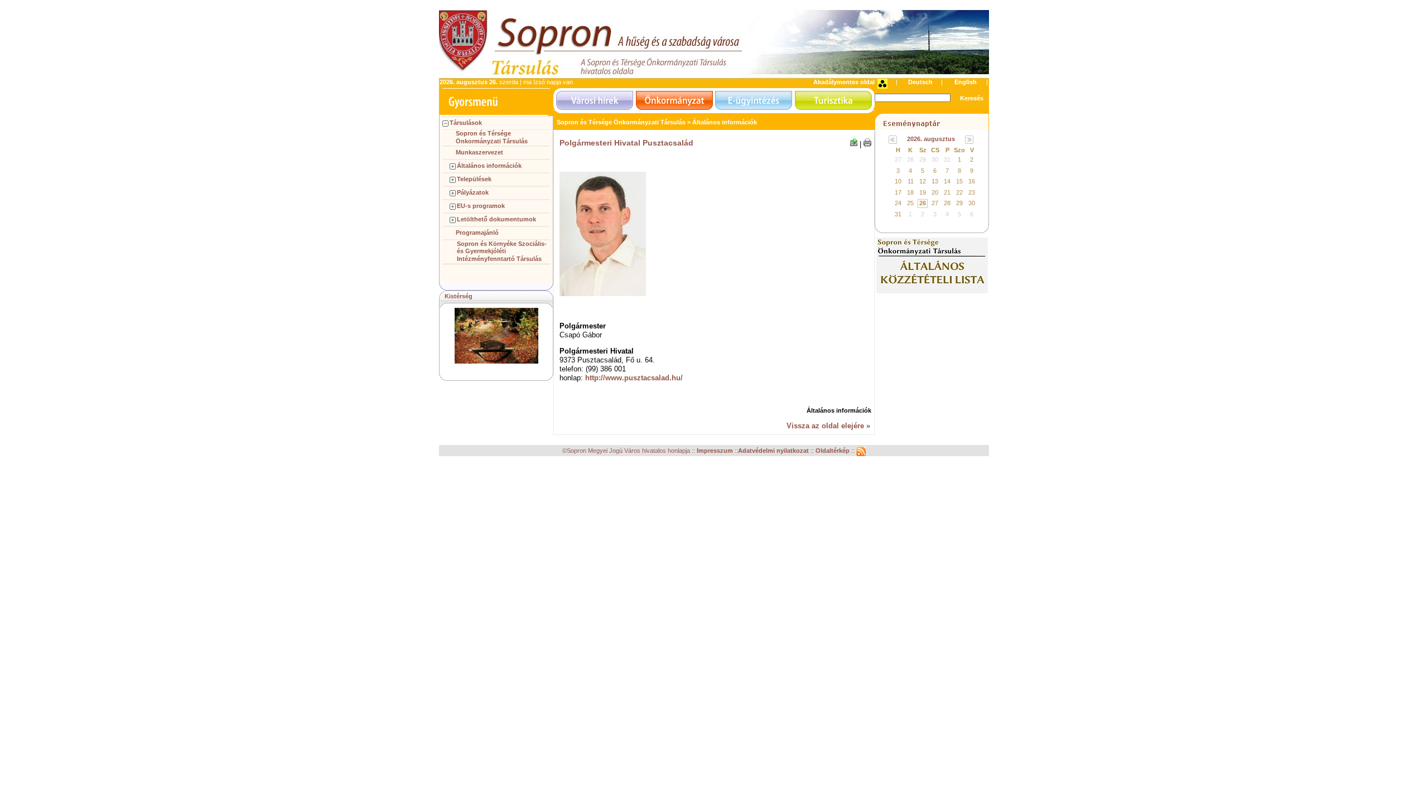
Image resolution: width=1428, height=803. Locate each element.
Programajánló (477, 232)
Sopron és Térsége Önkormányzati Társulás (492, 137)
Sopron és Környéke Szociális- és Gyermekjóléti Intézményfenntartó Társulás (502, 251)
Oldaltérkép (833, 451)
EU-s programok (481, 205)
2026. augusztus (931, 139)
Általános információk (489, 165)
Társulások (466, 122)
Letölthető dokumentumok (496, 219)
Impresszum (716, 451)
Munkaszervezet (479, 152)
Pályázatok (473, 192)
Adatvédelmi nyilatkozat (773, 451)
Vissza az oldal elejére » (828, 426)
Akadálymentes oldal (844, 82)
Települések (474, 179)
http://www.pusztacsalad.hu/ (634, 378)
